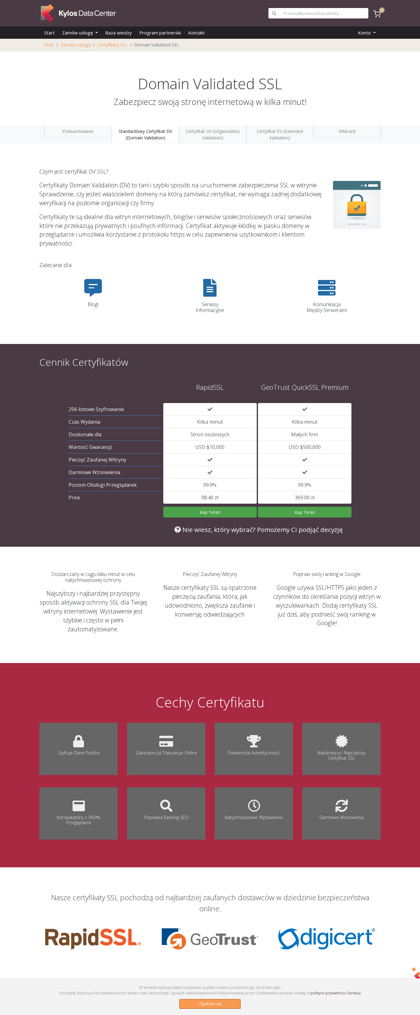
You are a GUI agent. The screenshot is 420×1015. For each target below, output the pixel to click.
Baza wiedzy (118, 33)
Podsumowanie (77, 131)
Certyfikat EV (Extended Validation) (280, 134)
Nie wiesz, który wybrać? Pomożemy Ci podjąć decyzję (262, 529)
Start (49, 33)
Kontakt (196, 33)
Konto (365, 33)
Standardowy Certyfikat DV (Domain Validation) (145, 134)
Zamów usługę (78, 33)
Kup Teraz (210, 512)
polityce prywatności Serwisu (336, 993)
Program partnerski (160, 33)
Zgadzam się (210, 1003)
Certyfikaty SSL (112, 45)
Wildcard (347, 131)
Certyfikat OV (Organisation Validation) (213, 134)
